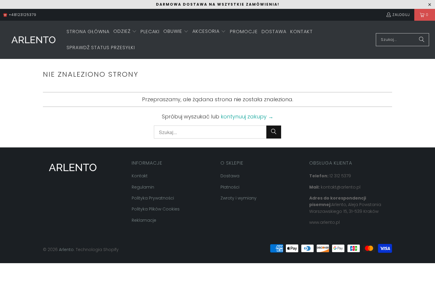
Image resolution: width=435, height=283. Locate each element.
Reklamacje (144, 220)
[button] (125, 32)
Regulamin (143, 187)
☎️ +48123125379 (19, 14)
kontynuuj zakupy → (247, 116)
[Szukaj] (421, 39)
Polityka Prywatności (153, 198)
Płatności (229, 187)
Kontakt (140, 176)
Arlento (66, 250)
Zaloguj (401, 14)
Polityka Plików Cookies (156, 209)
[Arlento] (33, 40)
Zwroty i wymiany (238, 198)
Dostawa (229, 176)
